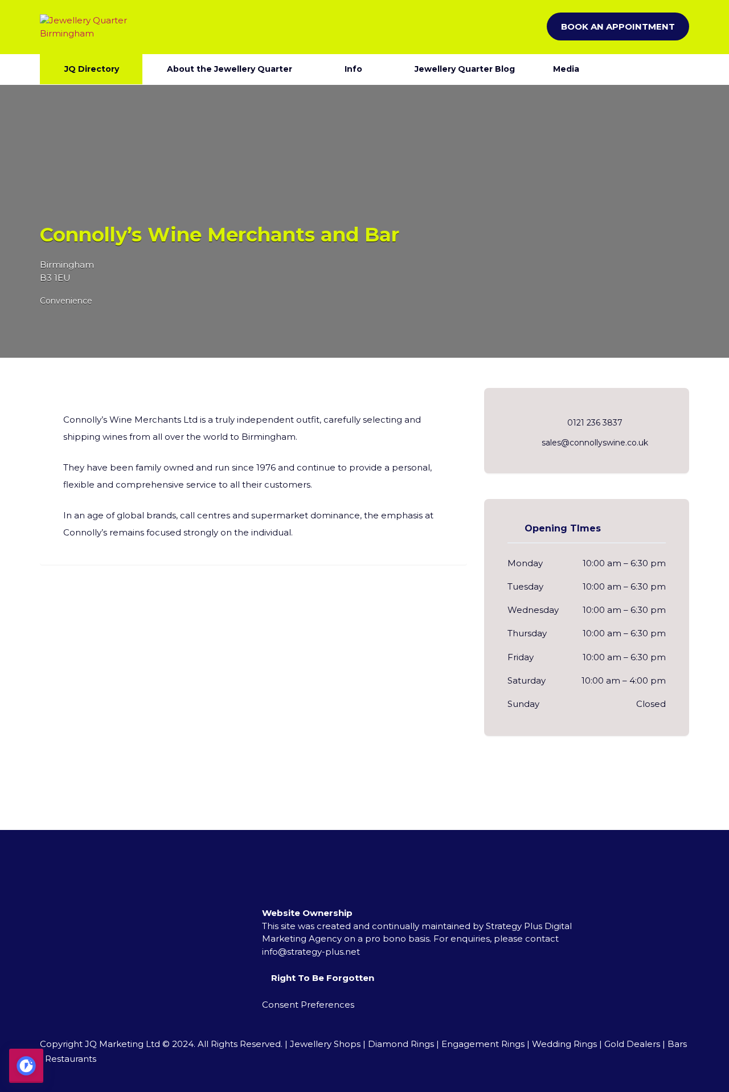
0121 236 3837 (594, 423)
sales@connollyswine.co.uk (595, 442)
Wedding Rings (564, 1043)
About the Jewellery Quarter (229, 69)
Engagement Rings (483, 1043)
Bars (677, 1043)
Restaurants (70, 1058)
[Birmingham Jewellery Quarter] (91, 27)
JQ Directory (91, 69)
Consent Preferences (308, 1004)
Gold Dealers (632, 1043)
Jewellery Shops (325, 1043)
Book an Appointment (618, 26)
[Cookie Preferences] (26, 1066)
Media (566, 69)
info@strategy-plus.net (311, 951)
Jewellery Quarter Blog (465, 69)
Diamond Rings (401, 1043)
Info (353, 69)
